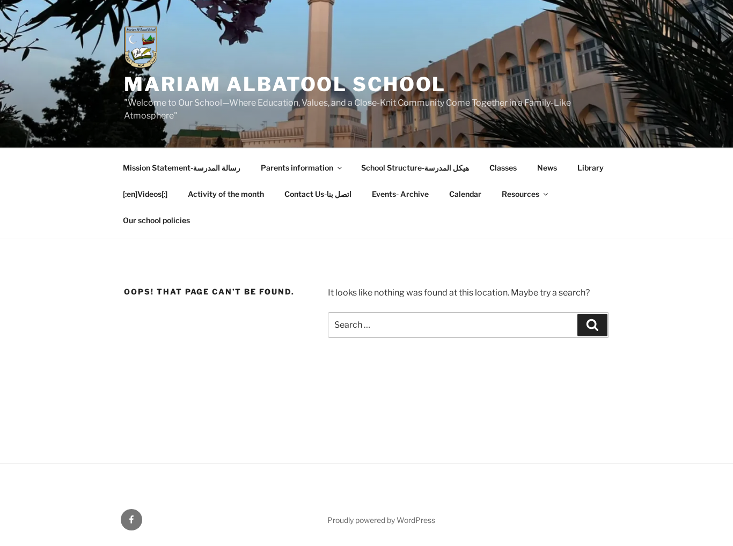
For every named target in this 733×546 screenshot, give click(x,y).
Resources (520, 193)
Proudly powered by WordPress (381, 520)
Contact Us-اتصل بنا (317, 193)
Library (590, 167)
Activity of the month (226, 193)
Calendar (465, 193)
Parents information (297, 167)
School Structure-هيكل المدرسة (415, 167)
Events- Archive (400, 193)
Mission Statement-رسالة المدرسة (181, 167)
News (547, 167)
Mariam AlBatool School (285, 84)
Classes (503, 167)
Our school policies (156, 220)
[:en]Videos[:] (145, 193)
